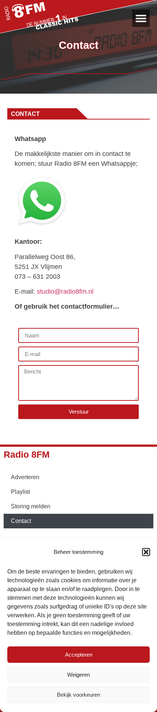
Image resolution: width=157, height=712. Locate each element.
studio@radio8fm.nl (65, 291)
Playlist (20, 492)
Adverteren (25, 477)
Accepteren (78, 655)
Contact (21, 521)
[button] (146, 552)
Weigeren (78, 675)
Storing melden (30, 506)
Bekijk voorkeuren (78, 695)
